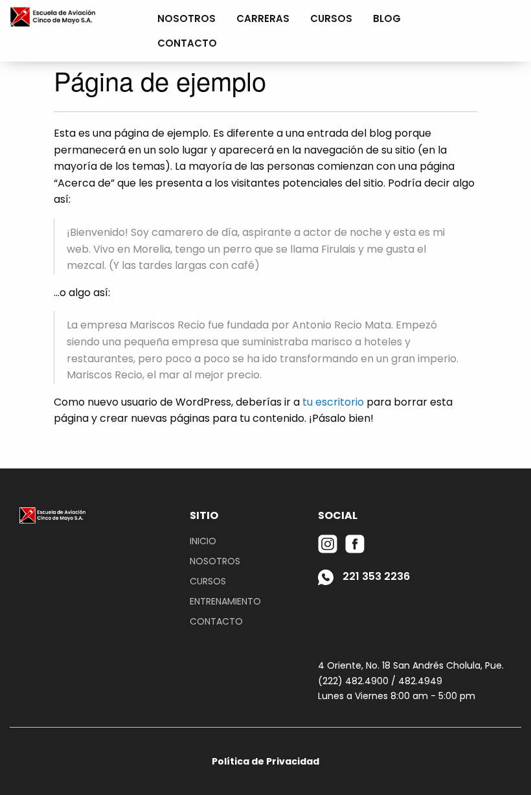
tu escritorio (333, 402)
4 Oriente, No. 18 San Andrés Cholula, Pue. (411, 665)
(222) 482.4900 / (357, 680)
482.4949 (420, 680)
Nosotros (186, 18)
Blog (387, 18)
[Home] (52, 15)
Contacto (187, 43)
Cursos (331, 18)
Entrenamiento (225, 601)
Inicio (203, 541)
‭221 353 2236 (375, 576)
